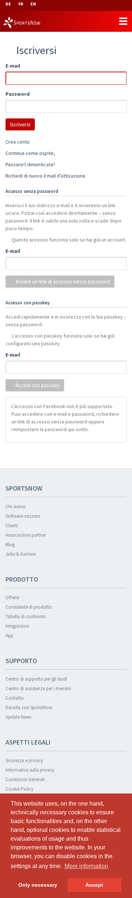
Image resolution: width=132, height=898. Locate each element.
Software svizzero (23, 516)
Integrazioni (17, 626)
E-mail (13, 65)
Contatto (15, 698)
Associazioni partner (26, 535)
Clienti (12, 525)
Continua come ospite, (30, 153)
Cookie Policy (19, 789)
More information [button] (86, 866)
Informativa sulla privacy (30, 770)
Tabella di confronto (26, 616)
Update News (18, 717)
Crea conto (18, 141)
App (9, 635)
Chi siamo (16, 506)
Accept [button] (94, 885)
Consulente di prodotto (29, 607)
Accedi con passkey (37, 385)
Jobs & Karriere (21, 554)
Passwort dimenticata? (30, 164)
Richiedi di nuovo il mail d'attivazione (45, 175)
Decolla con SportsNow (29, 707)
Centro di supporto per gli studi (36, 679)
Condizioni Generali (25, 779)
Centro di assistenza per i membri (38, 688)
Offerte (12, 597)
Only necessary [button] (37, 885)
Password (18, 94)
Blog (10, 544)
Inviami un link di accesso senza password (62, 281)
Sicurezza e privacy (24, 760)
